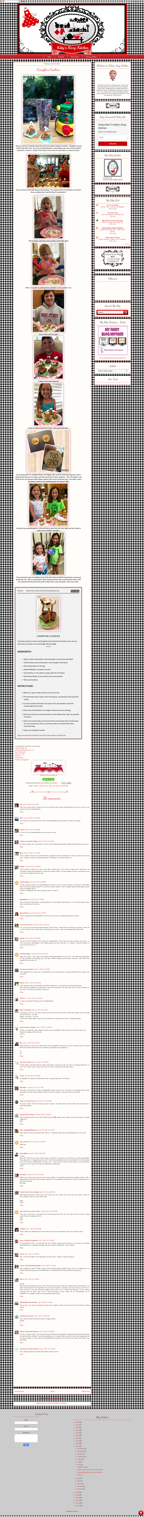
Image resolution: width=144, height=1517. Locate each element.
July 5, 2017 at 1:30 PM (31, 1279)
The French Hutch (25, 1062)
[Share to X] (66, 783)
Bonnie (22, 983)
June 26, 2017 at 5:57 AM (32, 818)
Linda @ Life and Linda (27, 1101)
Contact (61, 56)
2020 (77, 1438)
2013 (77, 1500)
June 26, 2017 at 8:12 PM (38, 913)
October (80, 1454)
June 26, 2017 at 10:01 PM (39, 954)
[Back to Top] (140, 1513)
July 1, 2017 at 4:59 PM (31, 1254)
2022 (77, 1433)
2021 (77, 1435)
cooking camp (43, 786)
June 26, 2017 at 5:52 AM (30, 804)
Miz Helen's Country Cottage (112, 220)
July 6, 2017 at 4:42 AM (45, 1302)
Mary (21, 853)
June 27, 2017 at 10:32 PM (40, 1062)
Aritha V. (23, 998)
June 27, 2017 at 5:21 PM (39, 1010)
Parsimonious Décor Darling (29, 1349)
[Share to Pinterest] (70, 783)
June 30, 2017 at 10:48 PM (49, 1211)
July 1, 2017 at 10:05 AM (33, 1229)
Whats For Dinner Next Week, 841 (112, 222)
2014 (77, 1497)
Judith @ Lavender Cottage (29, 841)
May (79, 1478)
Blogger (75, 1511)
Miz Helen (23, 1174)
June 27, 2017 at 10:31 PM (31, 1043)
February (80, 1486)
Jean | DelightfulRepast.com (29, 1130)
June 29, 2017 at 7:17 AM (35, 1087)
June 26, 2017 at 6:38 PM (33, 866)
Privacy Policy (91, 56)
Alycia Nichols (24, 913)
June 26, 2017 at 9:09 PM (32, 938)
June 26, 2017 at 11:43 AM (32, 853)
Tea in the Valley (112, 205)
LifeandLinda (121, 358)
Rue (21, 1043)
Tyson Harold (24, 1142)
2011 (77, 1505)
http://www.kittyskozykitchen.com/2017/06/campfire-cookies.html (41, 735)
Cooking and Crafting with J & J (24, 750)
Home (49, 56)
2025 (77, 1425)
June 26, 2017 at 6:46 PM (38, 882)
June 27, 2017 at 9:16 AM (34, 998)
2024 (77, 1427)
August (79, 1459)
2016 (77, 1492)
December (80, 1448)
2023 (77, 1430)
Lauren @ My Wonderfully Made (30, 1265)
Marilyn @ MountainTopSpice (29, 1331)
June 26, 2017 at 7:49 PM (36, 899)
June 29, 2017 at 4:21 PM (47, 1130)
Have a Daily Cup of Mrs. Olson (30, 1211)
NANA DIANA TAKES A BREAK (112, 228)
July (78, 1462)
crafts (50, 786)
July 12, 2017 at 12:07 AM (47, 1349)
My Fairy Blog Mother (107, 358)
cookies (36, 786)
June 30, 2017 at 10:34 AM (37, 1153)
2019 (77, 1441)
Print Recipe (75, 591)
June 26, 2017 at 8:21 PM (41, 925)
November (80, 1451)
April (79, 1481)
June (79, 1464)
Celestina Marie (25, 882)
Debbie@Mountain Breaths (28, 1302)
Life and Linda (112, 213)
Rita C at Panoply (25, 1010)
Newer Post (19, 1391)
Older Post (85, 1391)
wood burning (64, 786)
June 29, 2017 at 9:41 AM (43, 1101)
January (80, 1489)
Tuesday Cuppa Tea (21, 748)
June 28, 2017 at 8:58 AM (32, 1076)
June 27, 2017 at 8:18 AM (33, 983)
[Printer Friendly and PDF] (48, 780)
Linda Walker (24, 1153)
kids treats (56, 786)
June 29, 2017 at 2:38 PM (43, 1114)
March (79, 1483)
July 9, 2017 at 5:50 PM (47, 1331)
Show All (127, 244)
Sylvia (22, 829)
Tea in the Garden (20, 752)
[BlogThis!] (64, 783)
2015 (77, 1495)
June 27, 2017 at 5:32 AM (42, 969)
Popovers (80, 1475)
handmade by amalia (26, 1316)
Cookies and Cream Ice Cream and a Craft (90, 1469)
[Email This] (62, 783)
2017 (77, 1446)
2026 (77, 1422)
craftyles (22, 1229)
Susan (22, 1076)
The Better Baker (25, 954)
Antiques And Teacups (27, 1114)
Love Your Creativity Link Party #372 (112, 214)
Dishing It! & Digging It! (22, 759)
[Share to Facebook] (68, 783)
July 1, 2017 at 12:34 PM (46, 1240)
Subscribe (112, 144)
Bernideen (23, 1087)
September (81, 1456)
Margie (22, 866)
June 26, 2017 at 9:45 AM (46, 841)
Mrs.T (22, 818)
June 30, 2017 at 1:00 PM (47, 1192)
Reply (21, 812)
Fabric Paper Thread (112, 237)
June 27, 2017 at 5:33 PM (44, 1027)
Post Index (75, 56)
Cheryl (22, 938)
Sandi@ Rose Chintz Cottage (29, 1192)
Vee (21, 804)
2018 (77, 1443)
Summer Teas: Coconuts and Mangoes (112, 207)
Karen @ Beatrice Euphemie (29, 1240)
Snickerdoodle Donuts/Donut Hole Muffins (89, 1472)
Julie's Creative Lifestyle (28, 1027)
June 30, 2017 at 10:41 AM (35, 1174)
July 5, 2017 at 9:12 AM (48, 1265)
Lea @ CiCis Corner (26, 925)
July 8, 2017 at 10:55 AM (41, 1316)
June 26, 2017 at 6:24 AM (32, 829)
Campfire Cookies (82, 1467)
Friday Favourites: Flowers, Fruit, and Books (112, 239)
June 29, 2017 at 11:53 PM (37, 1142)
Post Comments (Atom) (56, 1398)
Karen (22, 1279)
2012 (77, 1503)
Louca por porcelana (26, 969)
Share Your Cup (19, 754)
